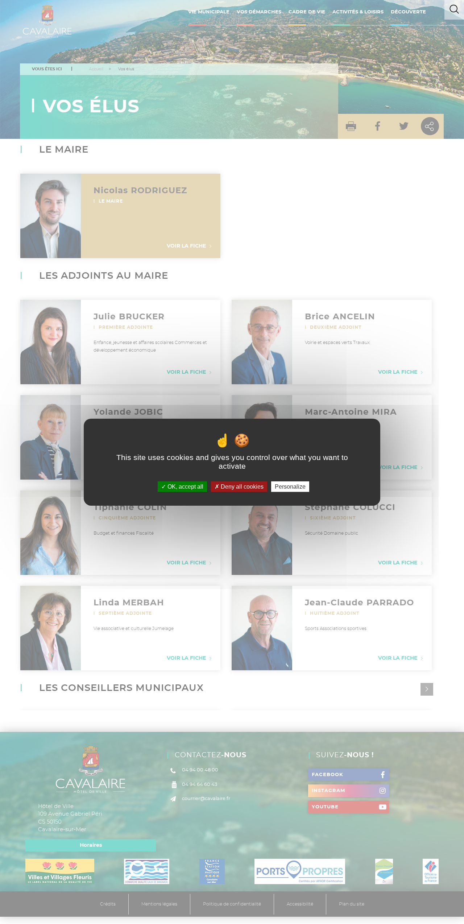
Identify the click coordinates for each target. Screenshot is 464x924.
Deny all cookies (241, 486)
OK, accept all (184, 486)
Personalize (290, 486)
